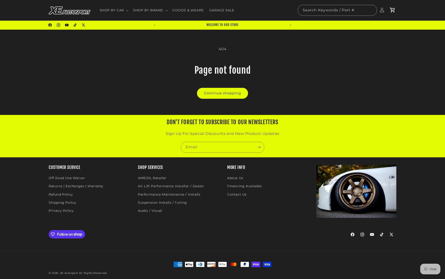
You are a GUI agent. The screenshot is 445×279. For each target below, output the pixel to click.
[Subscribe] (259, 147)
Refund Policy (61, 194)
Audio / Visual (150, 211)
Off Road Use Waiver (67, 178)
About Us (235, 178)
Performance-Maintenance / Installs (169, 194)
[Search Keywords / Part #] (371, 10)
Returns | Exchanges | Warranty (76, 186)
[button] (113, 10)
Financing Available (244, 186)
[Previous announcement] (154, 25)
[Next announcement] (290, 25)
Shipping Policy (62, 202)
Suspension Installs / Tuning (162, 202)
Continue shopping (222, 93)
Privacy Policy (61, 211)
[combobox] (337, 10)
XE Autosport (69, 273)
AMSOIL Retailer (152, 178)
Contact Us (237, 194)
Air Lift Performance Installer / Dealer (171, 186)
